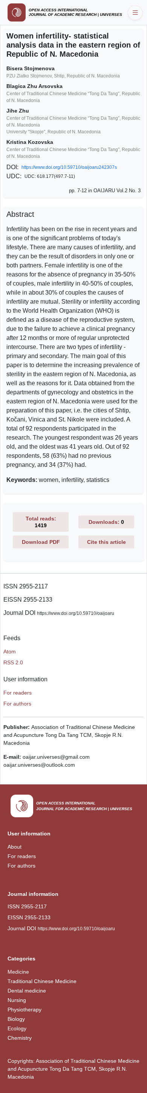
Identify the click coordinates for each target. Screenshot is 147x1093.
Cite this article (106, 542)
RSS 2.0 (13, 662)
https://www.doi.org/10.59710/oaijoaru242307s (69, 167)
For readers (17, 693)
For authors (17, 704)
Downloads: (106, 522)
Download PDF (41, 542)
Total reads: (41, 522)
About (14, 847)
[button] (135, 12)
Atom (9, 651)
